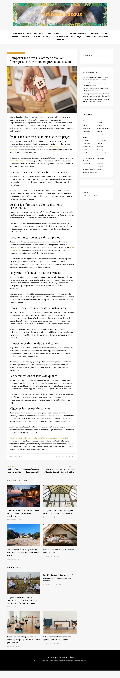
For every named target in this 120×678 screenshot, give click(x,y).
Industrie (104, 34)
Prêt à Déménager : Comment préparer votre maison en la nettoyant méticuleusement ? (23, 470)
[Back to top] (118, 676)
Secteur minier (90, 37)
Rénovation (38, 34)
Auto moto (58, 34)
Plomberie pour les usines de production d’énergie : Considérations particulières (59, 470)
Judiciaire (36, 37)
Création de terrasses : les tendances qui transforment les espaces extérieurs (23, 513)
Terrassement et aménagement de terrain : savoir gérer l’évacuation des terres (23, 552)
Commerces (86, 131)
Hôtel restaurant (61, 37)
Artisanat (94, 34)
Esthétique (47, 37)
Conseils (99, 131)
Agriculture (13, 37)
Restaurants (104, 37)
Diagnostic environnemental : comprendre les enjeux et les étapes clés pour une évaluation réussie (23, 600)
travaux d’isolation (16, 161)
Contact (85, 193)
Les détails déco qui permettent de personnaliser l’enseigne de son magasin (58, 578)
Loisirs (48, 34)
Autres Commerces (103, 128)
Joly (22, 457)
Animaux (85, 125)
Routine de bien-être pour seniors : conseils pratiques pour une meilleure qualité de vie (23, 640)
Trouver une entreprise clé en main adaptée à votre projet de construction (38, 438)
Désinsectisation (102, 135)
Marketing (100, 150)
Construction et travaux (21, 34)
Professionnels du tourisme (76, 34)
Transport (100, 169)
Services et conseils (89, 169)
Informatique (76, 37)
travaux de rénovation (90, 172)
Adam (20, 520)
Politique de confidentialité (91, 196)
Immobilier (25, 37)
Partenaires (60, 40)
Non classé (86, 153)
